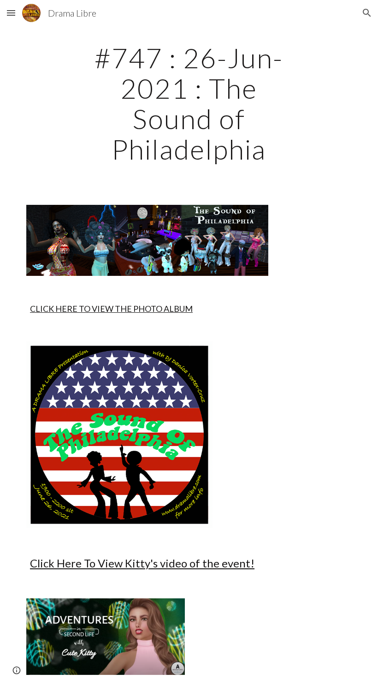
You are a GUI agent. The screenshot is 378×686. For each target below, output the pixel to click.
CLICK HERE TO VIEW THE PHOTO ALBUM (111, 309)
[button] (11, 12)
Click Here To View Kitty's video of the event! (142, 563)
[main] (189, 103)
